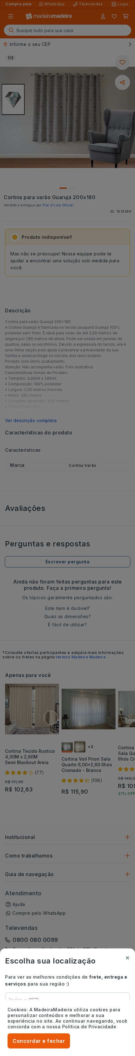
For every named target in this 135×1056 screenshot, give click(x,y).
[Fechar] (127, 958)
